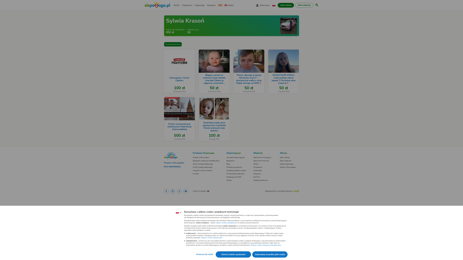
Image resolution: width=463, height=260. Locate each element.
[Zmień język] (178, 212)
